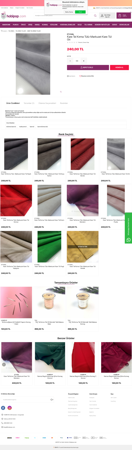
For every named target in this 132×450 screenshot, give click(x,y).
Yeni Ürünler (30, 7)
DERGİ (114, 25)
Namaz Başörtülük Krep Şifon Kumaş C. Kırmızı (82, 377)
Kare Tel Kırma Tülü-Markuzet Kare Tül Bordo (82, 175)
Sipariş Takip (92, 415)
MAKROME (6, 25)
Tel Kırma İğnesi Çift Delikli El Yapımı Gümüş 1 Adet (16, 323)
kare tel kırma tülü (43, 126)
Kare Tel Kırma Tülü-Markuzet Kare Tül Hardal (82, 267)
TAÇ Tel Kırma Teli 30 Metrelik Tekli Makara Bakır (49, 323)
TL (125, 15)
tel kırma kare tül (11, 126)
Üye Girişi (107, 15)
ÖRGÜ (23, 25)
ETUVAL (3, 172)
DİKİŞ (30, 25)
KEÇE (80, 25)
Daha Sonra (69, 12)
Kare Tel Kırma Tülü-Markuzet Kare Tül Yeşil (49, 266)
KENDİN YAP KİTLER (102, 25)
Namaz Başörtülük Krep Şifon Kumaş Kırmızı (115, 377)
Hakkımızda (71, 397)
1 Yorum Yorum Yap (83, 42)
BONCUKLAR (124, 25)
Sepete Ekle (88, 67)
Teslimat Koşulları (72, 401)
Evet (80, 12)
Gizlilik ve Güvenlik (73, 415)
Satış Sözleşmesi (72, 408)
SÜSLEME (54, 25)
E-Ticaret (60, 447)
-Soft (55, 447)
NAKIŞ (37, 25)
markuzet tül (23, 126)
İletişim (11, 7)
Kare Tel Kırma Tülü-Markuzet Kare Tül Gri (116, 174)
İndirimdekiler (4, 7)
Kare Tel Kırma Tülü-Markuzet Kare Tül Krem (49, 220)
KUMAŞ (45, 25)
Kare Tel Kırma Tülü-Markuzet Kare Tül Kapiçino (16, 267)
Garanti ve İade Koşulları (74, 412)
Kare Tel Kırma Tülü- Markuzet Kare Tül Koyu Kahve (49, 175)
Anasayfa (91, 397)
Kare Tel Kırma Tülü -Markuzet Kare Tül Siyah (16, 174)
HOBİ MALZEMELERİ (67, 25)
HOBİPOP (4, 320)
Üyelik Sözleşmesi (73, 405)
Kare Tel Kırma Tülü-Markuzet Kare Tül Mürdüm (82, 221)
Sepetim (91, 412)
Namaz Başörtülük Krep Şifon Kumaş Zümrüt (48, 377)
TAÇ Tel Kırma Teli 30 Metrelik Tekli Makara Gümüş (82, 323)
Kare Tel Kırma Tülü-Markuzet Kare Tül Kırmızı (16, 221)
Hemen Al (119, 67)
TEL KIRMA (88, 25)
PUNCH (15, 25)
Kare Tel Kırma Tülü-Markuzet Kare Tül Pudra (116, 221)
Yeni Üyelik (114, 397)
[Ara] (95, 16)
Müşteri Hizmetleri (19, 7)
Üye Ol (107, 17)
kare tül (32, 126)
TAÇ (35, 320)
